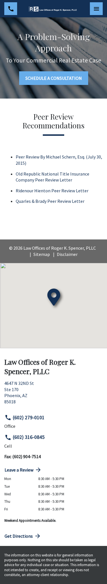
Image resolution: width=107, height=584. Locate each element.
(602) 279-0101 (29, 417)
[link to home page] (53, 9)
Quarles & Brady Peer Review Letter (50, 201)
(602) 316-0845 (29, 437)
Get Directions (19, 536)
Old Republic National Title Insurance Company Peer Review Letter (53, 177)
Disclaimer (67, 254)
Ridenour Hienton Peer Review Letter (52, 190)
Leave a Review (19, 470)
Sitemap (41, 254)
